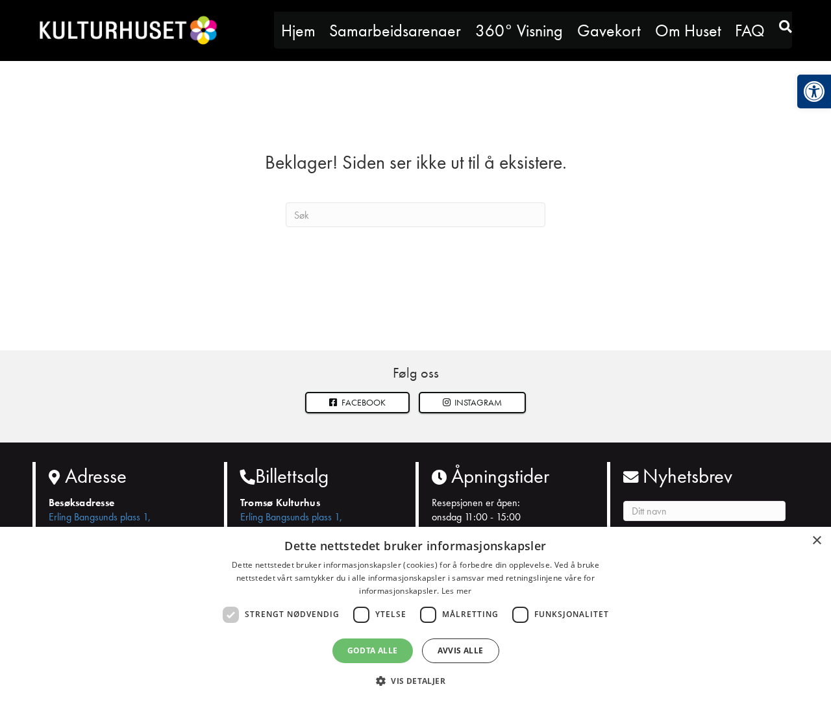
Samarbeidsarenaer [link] (395, 30)
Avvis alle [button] (461, 650)
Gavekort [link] (609, 30)
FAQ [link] (750, 30)
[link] (814, 91)
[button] (473, 402)
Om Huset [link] (688, 30)
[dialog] (415, 615)
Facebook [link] (363, 402)
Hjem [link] (298, 30)
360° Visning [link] (519, 30)
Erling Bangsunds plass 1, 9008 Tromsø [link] (100, 524)
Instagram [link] (477, 402)
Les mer (456, 590)
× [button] (816, 541)
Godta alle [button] (372, 650)
